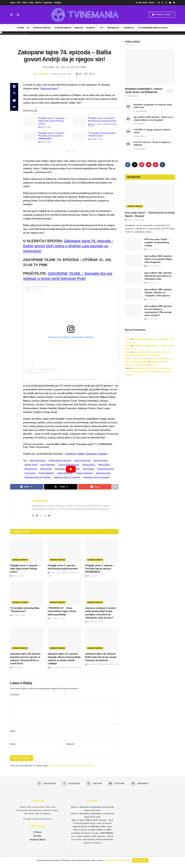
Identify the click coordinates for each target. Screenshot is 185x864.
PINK (31, 2)
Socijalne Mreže (37, 839)
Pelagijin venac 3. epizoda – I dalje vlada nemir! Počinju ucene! (52, 121)
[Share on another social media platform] (14, 107)
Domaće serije (41, 28)
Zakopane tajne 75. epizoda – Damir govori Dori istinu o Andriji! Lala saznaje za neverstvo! (68, 246)
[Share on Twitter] (14, 93)
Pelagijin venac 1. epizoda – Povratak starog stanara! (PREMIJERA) (52, 136)
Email (13, 743)
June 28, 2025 (151, 283)
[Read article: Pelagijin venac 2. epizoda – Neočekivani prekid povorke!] (79, 121)
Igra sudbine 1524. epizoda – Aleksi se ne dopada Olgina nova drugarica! (159, 259)
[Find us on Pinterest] (174, 2)
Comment (16, 694)
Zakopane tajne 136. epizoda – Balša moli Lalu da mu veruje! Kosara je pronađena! (101, 657)
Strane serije (63, 28)
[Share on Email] (14, 100)
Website (70, 744)
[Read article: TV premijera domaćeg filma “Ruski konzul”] (79, 136)
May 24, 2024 (16, 667)
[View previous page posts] (68, 151)
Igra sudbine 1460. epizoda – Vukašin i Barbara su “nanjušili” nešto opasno (159, 292)
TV (28, 28)
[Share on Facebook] (14, 86)
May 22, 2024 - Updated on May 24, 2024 (65, 667)
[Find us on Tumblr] (162, 164)
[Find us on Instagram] (159, 2)
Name (14, 730)
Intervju (129, 28)
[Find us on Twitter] (166, 2)
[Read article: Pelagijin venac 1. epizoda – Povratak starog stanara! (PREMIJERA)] (29, 136)
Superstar (48, 2)
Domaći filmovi (20, 602)
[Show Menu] (11, 15)
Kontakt (57, 2)
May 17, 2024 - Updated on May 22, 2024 (103, 664)
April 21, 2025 (45, 142)
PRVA (24, 2)
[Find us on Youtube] (170, 2)
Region (78, 28)
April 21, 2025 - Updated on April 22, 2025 (102, 125)
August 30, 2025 (133, 220)
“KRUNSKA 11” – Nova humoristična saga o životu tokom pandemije (62, 611)
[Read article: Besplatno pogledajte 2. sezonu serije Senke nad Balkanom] (150, 67)
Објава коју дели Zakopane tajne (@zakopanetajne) (71, 379)
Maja (127, 352)
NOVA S (38, 2)
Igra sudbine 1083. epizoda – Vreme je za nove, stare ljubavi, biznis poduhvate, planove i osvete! (148, 371)
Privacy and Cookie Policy (117, 860)
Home (12, 2)
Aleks (128, 339)
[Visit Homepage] (84, 14)
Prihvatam (140, 860)
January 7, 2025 (96, 139)
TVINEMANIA (43, 74)
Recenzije (113, 28)
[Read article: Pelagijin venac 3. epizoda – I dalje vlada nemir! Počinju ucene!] (29, 121)
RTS (19, 2)
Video (69, 74)
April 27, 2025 (151, 319)
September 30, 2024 (57, 618)
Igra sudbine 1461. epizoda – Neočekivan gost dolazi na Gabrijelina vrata (159, 276)
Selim (127, 345)
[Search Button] (18, 14)
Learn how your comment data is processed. (71, 765)
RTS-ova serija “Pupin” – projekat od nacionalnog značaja (157, 242)
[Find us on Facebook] (162, 2)
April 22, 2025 (45, 127)
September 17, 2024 (95, 622)
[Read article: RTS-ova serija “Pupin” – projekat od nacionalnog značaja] (133, 244)
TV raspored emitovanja (153, 28)
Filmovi (90, 28)
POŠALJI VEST (163, 14)
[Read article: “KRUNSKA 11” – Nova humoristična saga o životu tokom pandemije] (64, 593)
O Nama (37, 832)
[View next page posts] (73, 151)
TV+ (102, 28)
